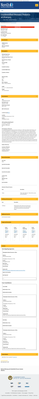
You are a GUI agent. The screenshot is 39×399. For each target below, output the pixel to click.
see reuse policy (13, 22)
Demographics (5, 51)
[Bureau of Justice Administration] (12, 382)
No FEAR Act (15, 395)
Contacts (3, 245)
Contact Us (15, 357)
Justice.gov (35, 395)
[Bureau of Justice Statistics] (19, 383)
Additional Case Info (6, 214)
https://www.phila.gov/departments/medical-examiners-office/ (14, 270)
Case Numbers (5, 39)
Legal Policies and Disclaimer (7, 395)
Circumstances (5, 96)
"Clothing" (3, 205)
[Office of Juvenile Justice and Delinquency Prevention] (12, 386)
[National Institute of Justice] (27, 382)
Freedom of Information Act (23, 395)
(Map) (9, 112)
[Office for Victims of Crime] (19, 386)
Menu (37, 5)
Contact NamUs (5, 354)
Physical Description (6, 157)
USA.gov (30, 395)
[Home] (7, 5)
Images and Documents (6, 222)
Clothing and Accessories (7, 199)
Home (2, 10)
